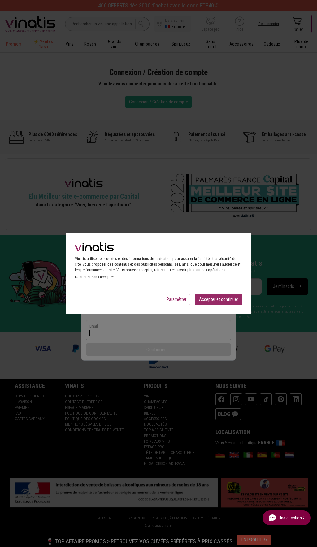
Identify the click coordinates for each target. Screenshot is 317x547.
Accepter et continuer (218, 299)
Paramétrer (176, 299)
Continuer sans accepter (94, 277)
